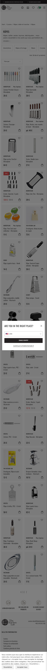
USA (10, 334)
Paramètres (8, 667)
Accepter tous (22, 667)
